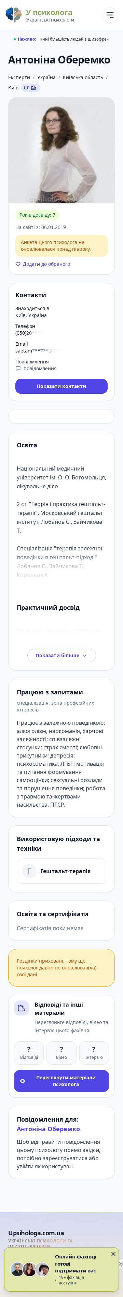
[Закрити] (113, 1254)
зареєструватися (65, 1158)
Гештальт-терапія (65, 871)
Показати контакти (61, 386)
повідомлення (40, 368)
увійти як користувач (45, 1166)
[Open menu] (110, 15)
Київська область (83, 77)
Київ (13, 87)
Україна (46, 77)
